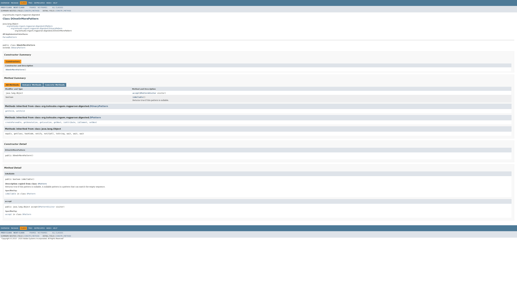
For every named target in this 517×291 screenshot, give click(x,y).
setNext (93, 122)
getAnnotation (31, 122)
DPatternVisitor (148, 93)
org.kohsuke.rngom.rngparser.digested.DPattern (30, 26)
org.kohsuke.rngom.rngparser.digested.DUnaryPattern (36, 28)
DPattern (95, 117)
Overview (5, 3)
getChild (9, 111)
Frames (32, 7)
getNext (57, 122)
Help (55, 3)
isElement (82, 122)
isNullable (137, 97)
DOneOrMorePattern (15, 70)
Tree (30, 3)
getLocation (46, 122)
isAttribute (69, 122)
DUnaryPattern (18, 48)
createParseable (13, 122)
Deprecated (39, 3)
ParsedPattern (10, 37)
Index (48, 3)
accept (135, 93)
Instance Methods (31, 85)
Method (35, 11)
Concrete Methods (55, 85)
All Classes (57, 7)
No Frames (42, 7)
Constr (27, 11)
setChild (20, 111)
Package (14, 3)
